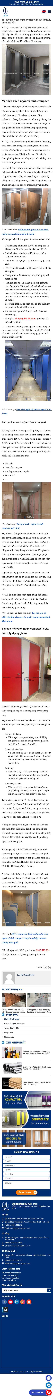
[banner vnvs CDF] (26, 1119)
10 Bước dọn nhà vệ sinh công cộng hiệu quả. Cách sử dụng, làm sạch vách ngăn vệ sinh (36, 1052)
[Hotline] (49, 1392)
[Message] (49, 1378)
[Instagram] (22, 1301)
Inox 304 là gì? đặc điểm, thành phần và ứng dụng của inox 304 (37, 1068)
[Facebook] (45, 967)
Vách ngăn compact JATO (31, 1206)
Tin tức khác (9, 1037)
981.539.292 (17, 1225)
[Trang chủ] (5, 11)
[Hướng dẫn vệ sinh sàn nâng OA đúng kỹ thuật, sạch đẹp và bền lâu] (14, 1000)
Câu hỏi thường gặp (11, 1019)
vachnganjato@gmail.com (20, 1228)
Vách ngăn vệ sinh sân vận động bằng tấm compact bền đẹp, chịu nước (39, 1011)
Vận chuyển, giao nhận (10, 1278)
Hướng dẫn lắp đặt (11, 1028)
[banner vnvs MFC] (26, 1138)
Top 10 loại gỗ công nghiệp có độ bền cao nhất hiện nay (37, 1083)
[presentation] (3, 999)
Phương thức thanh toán (11, 1273)
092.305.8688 (16, 1243)
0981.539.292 (37, 1392)
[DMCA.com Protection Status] (5, 1310)
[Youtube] (10, 1301)
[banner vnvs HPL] (26, 1100)
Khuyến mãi (8, 1033)
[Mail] (49, 967)
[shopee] (28, 1301)
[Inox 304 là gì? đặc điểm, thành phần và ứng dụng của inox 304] (12, 1068)
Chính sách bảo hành (10, 1275)
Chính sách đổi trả (9, 1280)
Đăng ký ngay (24, 1192)
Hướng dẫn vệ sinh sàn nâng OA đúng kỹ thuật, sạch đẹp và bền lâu (13, 1011)
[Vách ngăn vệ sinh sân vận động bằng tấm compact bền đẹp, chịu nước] (39, 1000)
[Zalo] (49, 1385)
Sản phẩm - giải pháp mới (14, 1024)
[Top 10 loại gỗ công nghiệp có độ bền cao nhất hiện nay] (12, 1083)
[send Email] (49, 1290)
